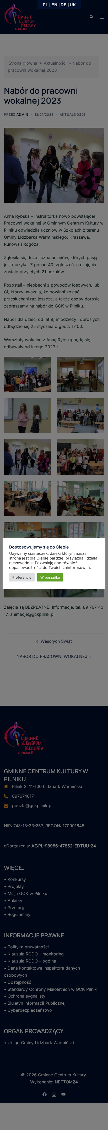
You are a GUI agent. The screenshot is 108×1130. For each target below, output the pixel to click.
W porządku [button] (50, 577)
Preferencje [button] (21, 577)
